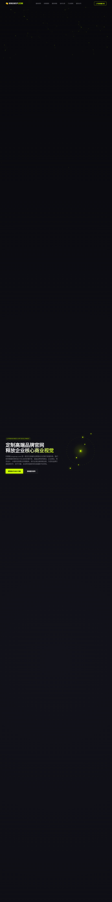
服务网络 (54, 3)
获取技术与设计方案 (14, 471)
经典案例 (46, 3)
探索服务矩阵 (31, 471)
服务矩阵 (38, 3)
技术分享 (62, 3)
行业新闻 (70, 3)
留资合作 (78, 3)
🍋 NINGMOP (14, 3)
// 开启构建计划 (100, 3)
